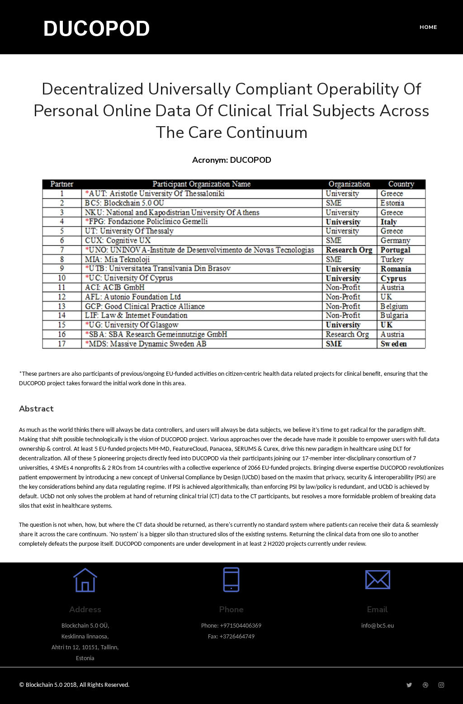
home (428, 27)
